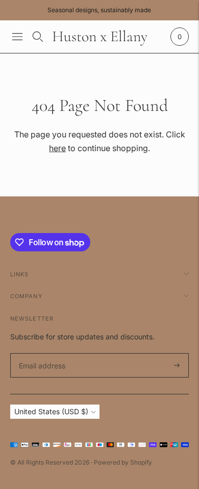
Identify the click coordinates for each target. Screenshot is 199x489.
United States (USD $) (51, 411)
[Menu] (17, 36)
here (57, 148)
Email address (40, 353)
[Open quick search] (38, 36)
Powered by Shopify (123, 462)
